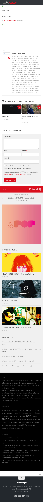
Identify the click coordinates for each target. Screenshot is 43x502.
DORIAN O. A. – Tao (17, 356)
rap (10, 425)
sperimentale (7, 428)
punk (4, 425)
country (37, 410)
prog (29, 422)
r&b (7, 425)
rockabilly (29, 425)
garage (4, 416)
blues (12, 410)
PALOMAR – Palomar (9, 301)
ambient (4, 410)
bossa (16, 410)
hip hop (22, 416)
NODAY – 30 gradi (8, 116)
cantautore (24, 410)
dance (12, 413)
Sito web (6, 158)
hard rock (16, 416)
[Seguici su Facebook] (30, 189)
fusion (38, 413)
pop (20, 422)
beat (8, 410)
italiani (6, 419)
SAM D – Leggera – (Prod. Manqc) (23, 361)
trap (21, 428)
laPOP (19, 419)
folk (30, 413)
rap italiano (14, 425)
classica (32, 410)
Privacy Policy (8, 174)
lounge (23, 419)
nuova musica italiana (9, 422)
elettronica (23, 413)
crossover (5, 413)
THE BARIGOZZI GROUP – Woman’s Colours (18, 274)
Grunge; (9, 416)
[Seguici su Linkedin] (33, 189)
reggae (19, 425)
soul (36, 425)
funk (34, 413)
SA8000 (5, 383)
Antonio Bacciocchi (9, 20)
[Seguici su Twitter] (37, 189)
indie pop (34, 416)
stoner (14, 428)
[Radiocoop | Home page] (12, 2)
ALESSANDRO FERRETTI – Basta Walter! (16, 328)
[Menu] (40, 2)
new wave (35, 419)
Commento (7, 137)
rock (24, 425)
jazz (11, 419)
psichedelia (36, 422)
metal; (27, 419)
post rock (25, 422)
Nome (6, 151)
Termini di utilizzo (20, 174)
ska (34, 425)
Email (24, 151)
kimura (15, 419)
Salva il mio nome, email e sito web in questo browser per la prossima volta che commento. (19, 167)
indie (29, 416)
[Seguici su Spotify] (40, 189)
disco (16, 413)
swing (18, 428)
